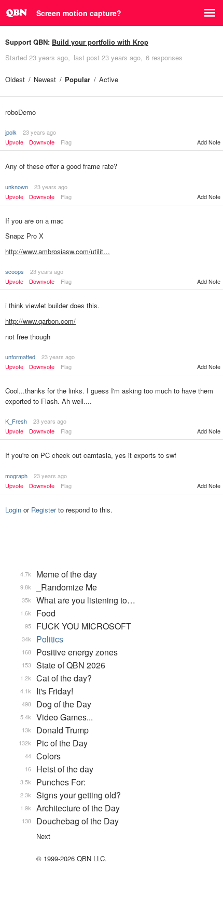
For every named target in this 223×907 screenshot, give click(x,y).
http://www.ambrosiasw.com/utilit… (57, 251)
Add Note (208, 142)
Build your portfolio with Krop (100, 42)
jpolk (11, 132)
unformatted (20, 356)
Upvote (14, 142)
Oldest (15, 79)
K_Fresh (16, 421)
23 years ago (39, 132)
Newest (45, 79)
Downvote (41, 142)
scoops (14, 271)
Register (43, 510)
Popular (77, 79)
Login (13, 510)
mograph (16, 475)
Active (108, 79)
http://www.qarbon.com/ (40, 321)
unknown (16, 186)
